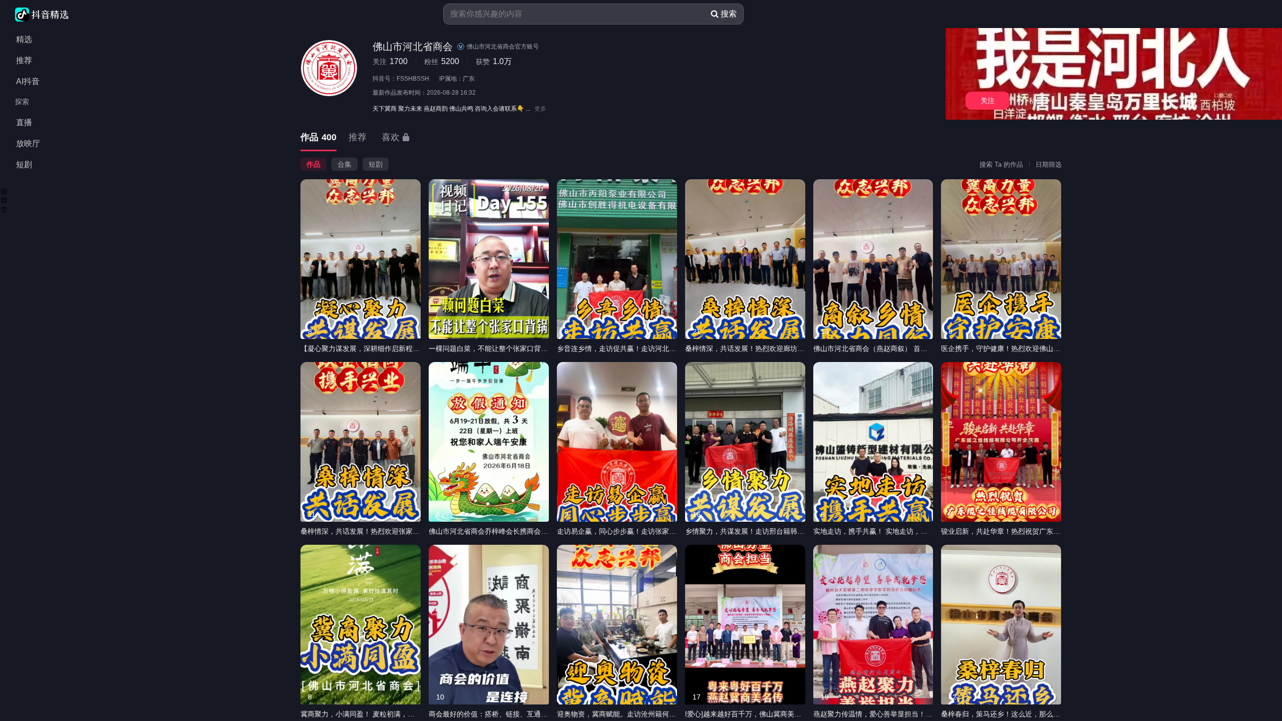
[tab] (318, 138)
